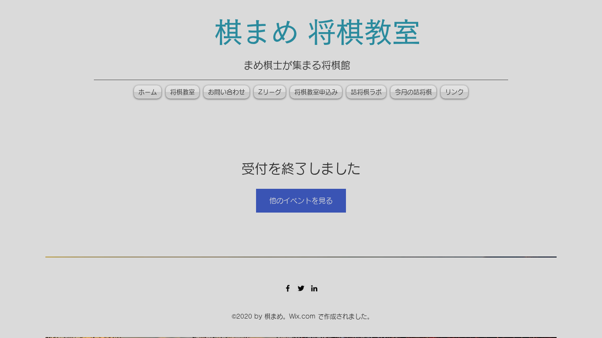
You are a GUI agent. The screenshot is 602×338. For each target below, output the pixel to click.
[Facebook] (287, 288)
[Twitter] (301, 288)
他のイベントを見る (301, 200)
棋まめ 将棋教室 (317, 32)
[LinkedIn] (314, 288)
